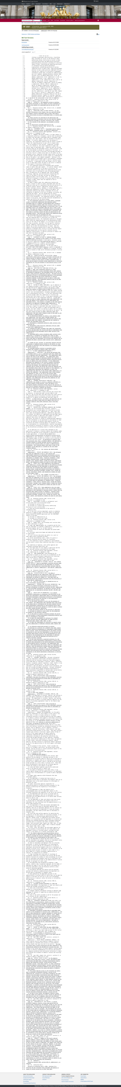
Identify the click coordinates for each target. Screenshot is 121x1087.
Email (71, 1077)
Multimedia (59, 3)
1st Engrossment (25, 45)
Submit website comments (68, 1081)
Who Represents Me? (47, 1076)
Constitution (62, 20)
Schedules (38, 3)
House (23, 3)
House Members (46, 1077)
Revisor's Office (69, 20)
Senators (44, 1079)
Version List (24, 34)
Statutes (44, 20)
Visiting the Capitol (27, 1079)
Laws (48, 20)
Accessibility (26, 1081)
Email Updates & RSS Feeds (87, 1081)
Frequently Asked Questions (29, 1083)
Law (54, 3)
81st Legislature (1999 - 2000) (30, 22)
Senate (28, 3)
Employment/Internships (28, 1077)
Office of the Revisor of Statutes (37, 17)
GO (41, 20)
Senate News (84, 1077)
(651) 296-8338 (65, 1077)
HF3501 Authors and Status (34, 34)
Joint (33, 3)
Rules (52, 20)
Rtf (98, 34)
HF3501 (39, 22)
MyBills (82, 1079)
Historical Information (28, 1076)
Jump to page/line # (26, 52)
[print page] (98, 20)
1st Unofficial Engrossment (27, 49)
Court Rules (56, 20)
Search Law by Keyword (80, 20)
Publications (66, 3)
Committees (45, 3)
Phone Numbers (65, 1079)
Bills (50, 3)
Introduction (24, 42)
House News (83, 1076)
